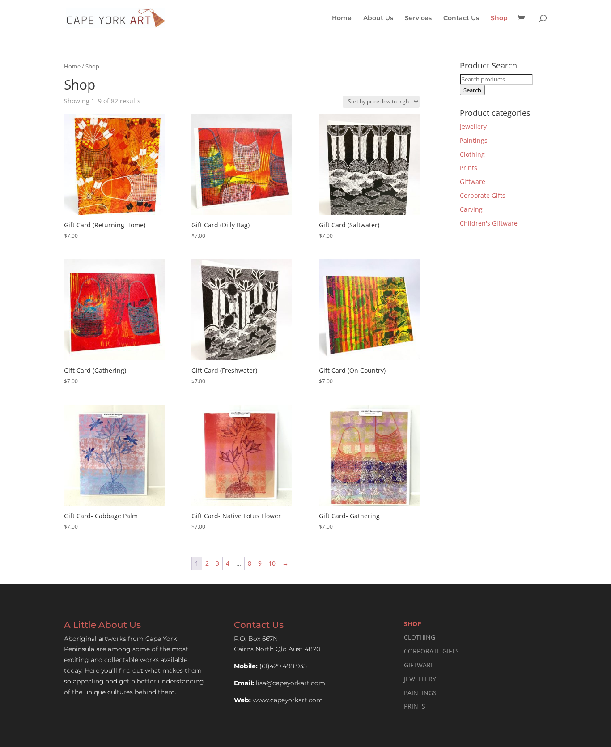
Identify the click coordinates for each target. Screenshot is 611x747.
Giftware (472, 181)
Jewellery (473, 126)
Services (418, 18)
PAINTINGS (420, 692)
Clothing (472, 154)
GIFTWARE (419, 665)
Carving (471, 209)
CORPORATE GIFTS (431, 651)
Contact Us (461, 18)
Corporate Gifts (482, 195)
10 (272, 563)
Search (472, 90)
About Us (378, 18)
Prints (468, 167)
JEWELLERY (420, 678)
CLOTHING (419, 637)
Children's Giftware (489, 223)
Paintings (474, 140)
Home (342, 18)
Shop (499, 18)
